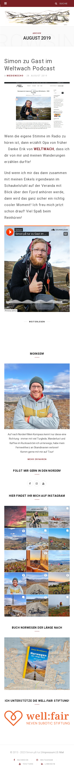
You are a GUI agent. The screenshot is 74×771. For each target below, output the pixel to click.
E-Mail (60, 752)
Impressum (48, 752)
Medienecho (15, 75)
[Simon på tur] (37, 16)
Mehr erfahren (37, 459)
